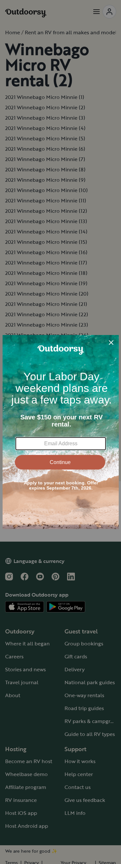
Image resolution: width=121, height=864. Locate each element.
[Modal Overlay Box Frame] (61, 432)
